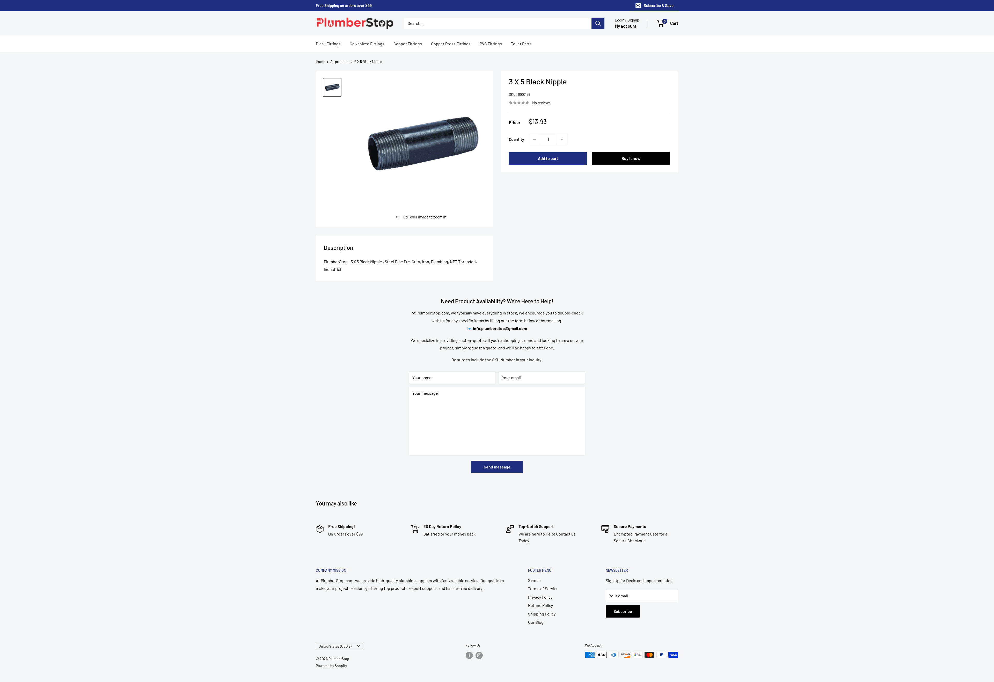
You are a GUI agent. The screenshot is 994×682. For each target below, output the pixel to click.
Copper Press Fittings (451, 43)
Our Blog (536, 622)
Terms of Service (543, 588)
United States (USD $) (335, 646)
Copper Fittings (407, 43)
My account (625, 25)
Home (320, 61)
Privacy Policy (540, 597)
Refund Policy (540, 605)
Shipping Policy (542, 613)
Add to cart (548, 158)
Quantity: (517, 139)
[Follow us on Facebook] (469, 655)
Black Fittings (328, 43)
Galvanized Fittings (367, 43)
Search (534, 580)
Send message (497, 466)
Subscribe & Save (659, 5)
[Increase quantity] (562, 139)
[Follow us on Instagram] (479, 655)
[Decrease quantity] (534, 139)
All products (339, 61)
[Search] (597, 23)
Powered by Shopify (331, 665)
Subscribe (622, 611)
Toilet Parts (521, 43)
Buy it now (631, 158)
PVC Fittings (491, 43)
